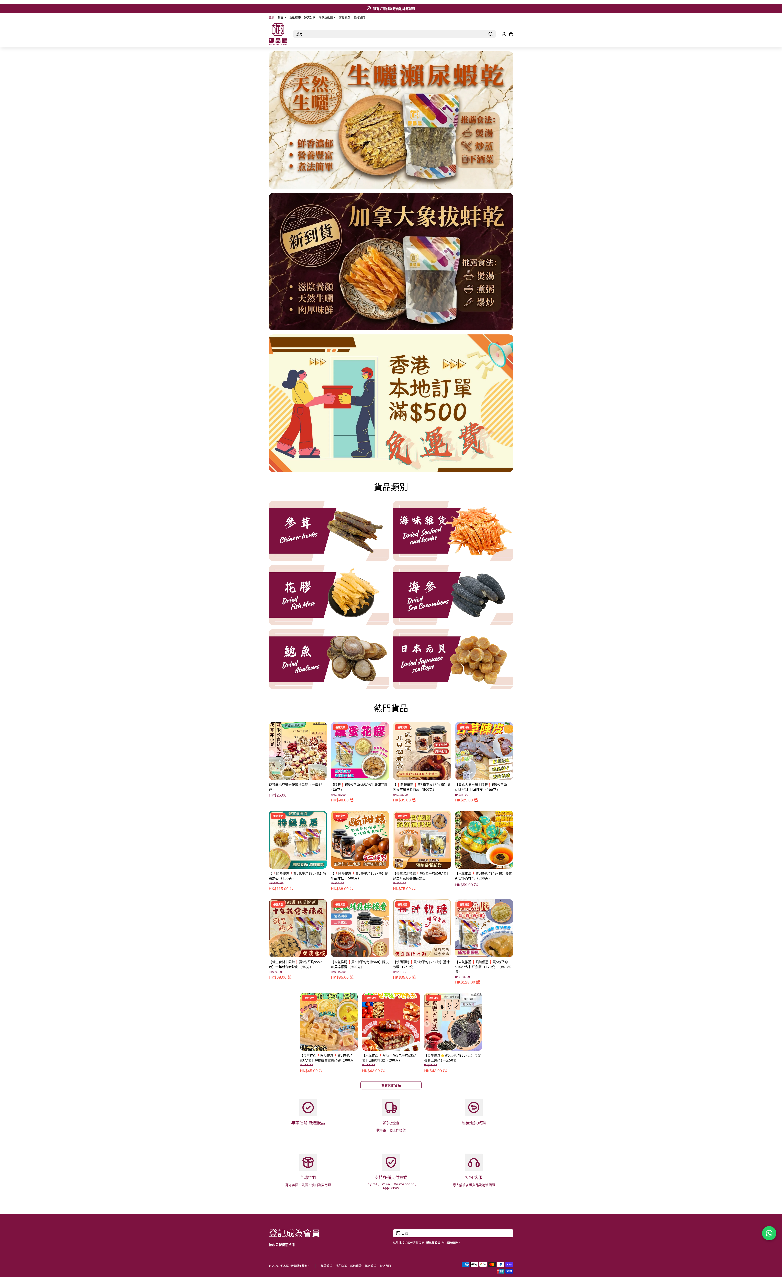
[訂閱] (508, 1233)
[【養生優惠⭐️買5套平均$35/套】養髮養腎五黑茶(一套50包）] (453, 1022)
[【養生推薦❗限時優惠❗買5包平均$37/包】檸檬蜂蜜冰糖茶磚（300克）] (329, 1022)
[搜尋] (490, 34)
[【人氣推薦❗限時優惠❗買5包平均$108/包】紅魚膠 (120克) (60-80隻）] (484, 928)
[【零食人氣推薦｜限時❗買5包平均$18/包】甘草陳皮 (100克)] (484, 751)
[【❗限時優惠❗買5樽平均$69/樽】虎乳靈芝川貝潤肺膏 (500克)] (422, 751)
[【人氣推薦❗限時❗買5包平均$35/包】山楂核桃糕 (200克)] (391, 1022)
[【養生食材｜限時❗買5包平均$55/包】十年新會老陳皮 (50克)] (298, 928)
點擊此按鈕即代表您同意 (416, 1242)
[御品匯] (278, 34)
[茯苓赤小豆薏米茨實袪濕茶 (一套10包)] (298, 751)
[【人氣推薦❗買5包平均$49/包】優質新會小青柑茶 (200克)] (484, 840)
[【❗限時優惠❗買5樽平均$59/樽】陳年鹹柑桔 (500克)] (360, 840)
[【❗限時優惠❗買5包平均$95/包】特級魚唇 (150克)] (298, 840)
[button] (511, 34)
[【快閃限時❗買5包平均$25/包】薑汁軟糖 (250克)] (422, 928)
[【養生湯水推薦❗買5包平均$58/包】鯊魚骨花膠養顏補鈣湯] (422, 840)
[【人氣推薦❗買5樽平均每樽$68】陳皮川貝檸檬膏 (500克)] (360, 928)
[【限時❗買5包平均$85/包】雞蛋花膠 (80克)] (360, 751)
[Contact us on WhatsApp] (769, 1233)
